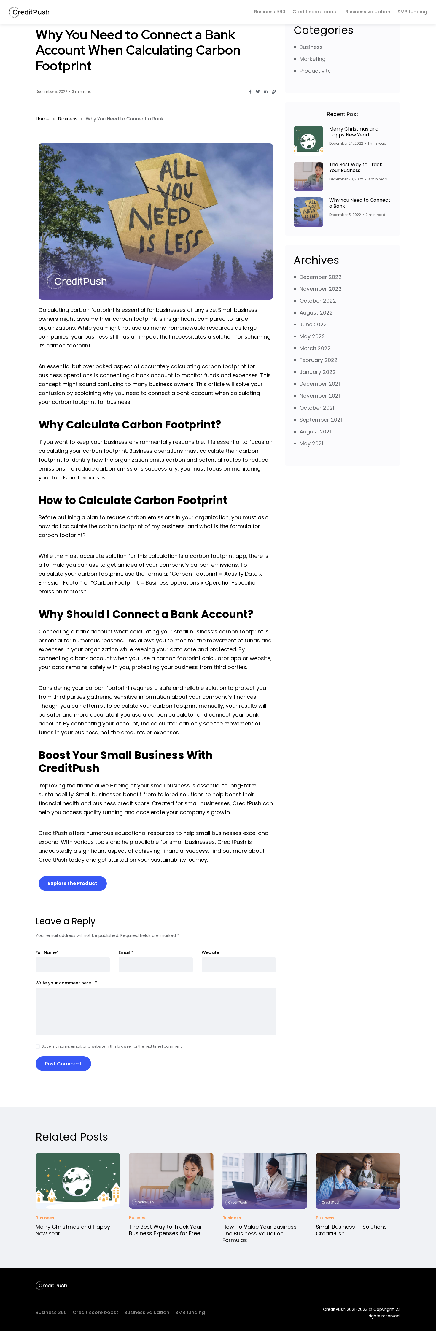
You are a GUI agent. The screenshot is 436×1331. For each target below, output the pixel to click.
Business (67, 118)
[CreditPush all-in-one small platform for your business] (29, 12)
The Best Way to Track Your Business (355, 167)
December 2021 (320, 383)
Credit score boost (315, 11)
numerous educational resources (130, 833)
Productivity (315, 70)
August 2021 (315, 431)
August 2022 (316, 312)
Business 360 (269, 11)
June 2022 (313, 324)
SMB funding (412, 11)
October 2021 (317, 408)
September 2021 (321, 419)
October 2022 (318, 300)
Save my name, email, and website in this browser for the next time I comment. (112, 1046)
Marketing (313, 59)
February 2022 (319, 360)
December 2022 (321, 277)
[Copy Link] (274, 92)
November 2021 (320, 395)
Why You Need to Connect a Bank (359, 203)
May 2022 (312, 336)
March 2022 (315, 348)
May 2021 (311, 443)
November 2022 (321, 289)
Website (210, 952)
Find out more (228, 850)
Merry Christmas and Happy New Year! (353, 132)
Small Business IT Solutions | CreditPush (353, 1230)
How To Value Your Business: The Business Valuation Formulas (260, 1233)
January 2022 (318, 372)
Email (126, 952)
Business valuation (367, 11)
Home (43, 118)
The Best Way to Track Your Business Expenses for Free (165, 1230)
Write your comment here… (66, 983)
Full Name (47, 952)
